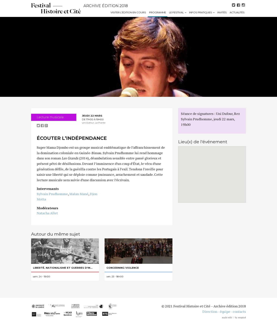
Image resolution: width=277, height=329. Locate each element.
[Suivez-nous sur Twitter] (234, 5)
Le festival (176, 12)
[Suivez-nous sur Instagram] (244, 5)
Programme (157, 12)
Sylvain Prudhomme (52, 194)
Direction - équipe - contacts (224, 311)
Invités (222, 12)
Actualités (237, 12)
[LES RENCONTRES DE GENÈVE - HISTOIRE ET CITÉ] (56, 8)
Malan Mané (78, 194)
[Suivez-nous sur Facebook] (239, 5)
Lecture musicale (50, 117)
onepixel (242, 317)
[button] (212, 172)
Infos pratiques (200, 12)
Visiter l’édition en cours (128, 12)
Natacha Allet (47, 213)
